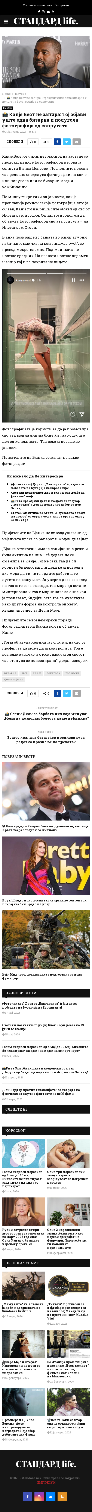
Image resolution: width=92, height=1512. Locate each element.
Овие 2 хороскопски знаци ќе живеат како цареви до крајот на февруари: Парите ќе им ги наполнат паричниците (67, 1239)
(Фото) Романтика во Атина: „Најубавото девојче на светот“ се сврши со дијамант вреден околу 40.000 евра (49, 516)
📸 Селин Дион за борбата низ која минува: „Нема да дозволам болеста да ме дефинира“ (46, 715)
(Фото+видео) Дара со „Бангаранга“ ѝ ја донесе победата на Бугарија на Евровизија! (47, 486)
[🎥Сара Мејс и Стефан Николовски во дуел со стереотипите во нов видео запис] (23, 1344)
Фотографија (13, 679)
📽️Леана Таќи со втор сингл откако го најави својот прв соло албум (66, 1423)
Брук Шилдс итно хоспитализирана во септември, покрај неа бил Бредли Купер (45, 902)
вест (24, 673)
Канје (37, 673)
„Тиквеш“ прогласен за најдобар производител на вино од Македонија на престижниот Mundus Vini (67, 1311)
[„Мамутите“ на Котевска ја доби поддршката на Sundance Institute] (23, 1286)
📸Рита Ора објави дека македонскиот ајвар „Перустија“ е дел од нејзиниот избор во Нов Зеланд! (46, 504)
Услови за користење (37, 5)
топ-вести (72, 673)
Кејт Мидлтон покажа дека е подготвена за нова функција (42, 976)
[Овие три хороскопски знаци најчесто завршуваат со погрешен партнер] (68, 1153)
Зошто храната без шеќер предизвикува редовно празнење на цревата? (46, 739)
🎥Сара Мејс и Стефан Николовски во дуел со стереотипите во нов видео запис (21, 1367)
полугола (53, 673)
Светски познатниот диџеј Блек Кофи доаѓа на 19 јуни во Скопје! (49, 494)
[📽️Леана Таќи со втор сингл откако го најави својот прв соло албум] (68, 1402)
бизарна (10, 673)
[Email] (50, 1496)
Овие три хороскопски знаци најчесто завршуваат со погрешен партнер (67, 1177)
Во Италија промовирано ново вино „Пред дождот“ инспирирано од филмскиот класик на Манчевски (68, 1369)
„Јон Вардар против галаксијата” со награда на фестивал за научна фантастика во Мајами (41, 1092)
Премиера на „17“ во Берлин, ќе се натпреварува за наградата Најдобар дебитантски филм (18, 1427)
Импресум (62, 5)
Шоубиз (7, 108)
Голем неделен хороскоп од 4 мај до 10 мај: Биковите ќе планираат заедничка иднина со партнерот (45, 1049)
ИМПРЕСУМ (46, 1482)
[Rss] (62, 1496)
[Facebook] (27, 1496)
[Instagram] (39, 1496)
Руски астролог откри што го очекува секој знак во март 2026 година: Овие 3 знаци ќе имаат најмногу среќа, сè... (23, 1237)
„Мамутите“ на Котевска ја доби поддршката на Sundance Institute (22, 1307)
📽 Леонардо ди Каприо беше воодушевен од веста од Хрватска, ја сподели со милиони (45, 828)
